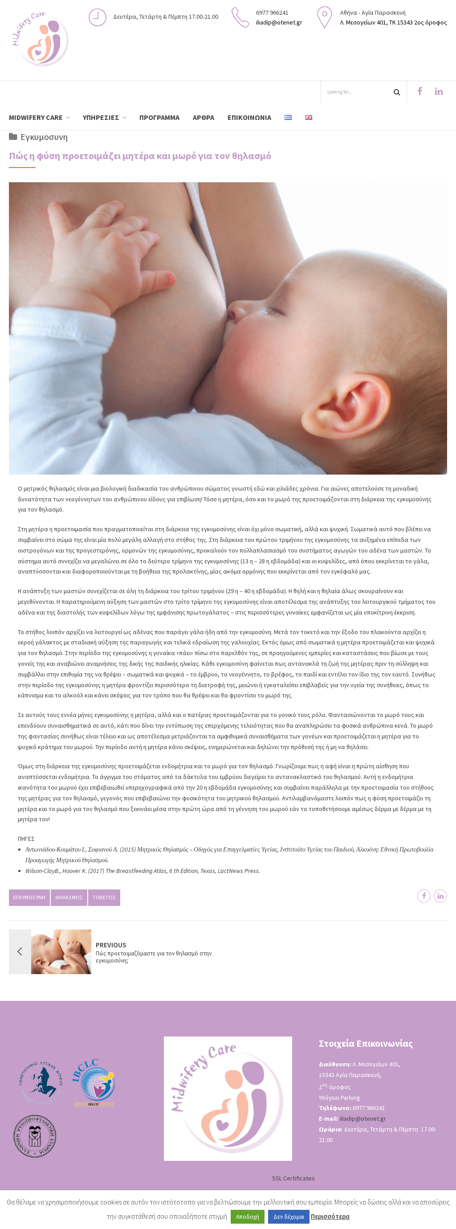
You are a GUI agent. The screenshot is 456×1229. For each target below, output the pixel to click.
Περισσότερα (330, 1216)
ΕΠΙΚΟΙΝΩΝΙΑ (249, 117)
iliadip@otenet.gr (363, 1118)
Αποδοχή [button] (247, 1217)
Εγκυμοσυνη (44, 136)
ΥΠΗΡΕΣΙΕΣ (101, 117)
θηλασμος (69, 897)
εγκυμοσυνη (29, 897)
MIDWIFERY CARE (36, 117)
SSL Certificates (293, 1178)
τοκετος (104, 897)
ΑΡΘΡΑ (203, 117)
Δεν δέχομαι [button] (288, 1217)
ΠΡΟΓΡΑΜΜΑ (159, 117)
